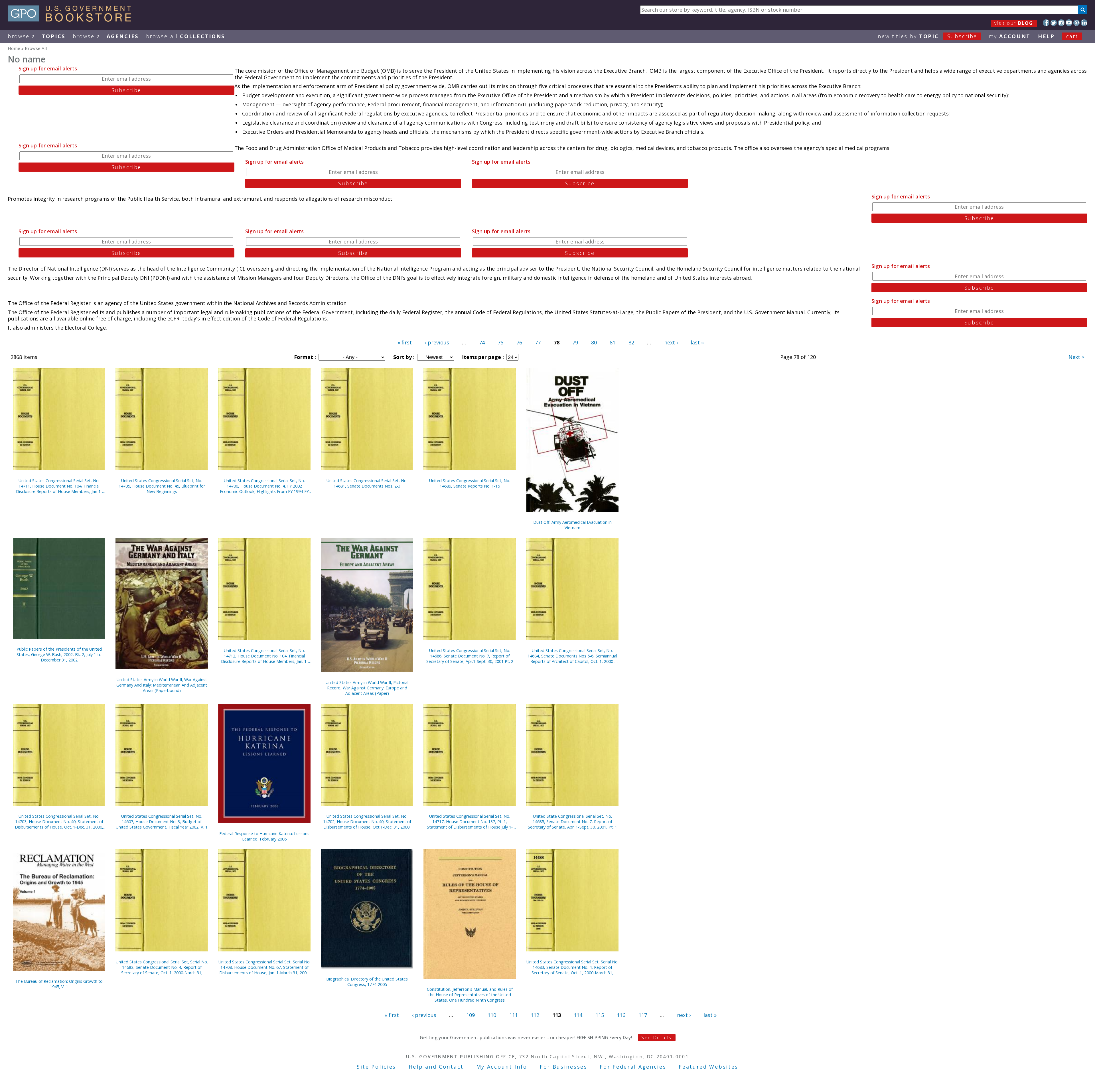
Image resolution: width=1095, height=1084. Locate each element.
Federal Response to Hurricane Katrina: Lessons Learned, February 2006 (264, 836)
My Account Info (502, 1066)
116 (621, 1015)
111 (513, 1015)
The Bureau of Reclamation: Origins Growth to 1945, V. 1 (59, 984)
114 (578, 1015)
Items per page (482, 357)
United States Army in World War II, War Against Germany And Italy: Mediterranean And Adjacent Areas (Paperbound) (161, 685)
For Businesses (563, 1066)
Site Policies (376, 1066)
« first (405, 342)
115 (599, 1015)
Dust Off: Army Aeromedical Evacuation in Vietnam (572, 524)
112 (535, 1015)
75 (500, 342)
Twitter (1054, 22)
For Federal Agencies (633, 1066)
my (1010, 36)
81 (612, 342)
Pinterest (1076, 22)
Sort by (403, 357)
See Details (656, 1037)
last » (697, 342)
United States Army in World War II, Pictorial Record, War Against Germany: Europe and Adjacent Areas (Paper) (367, 688)
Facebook (1046, 22)
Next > (1076, 357)
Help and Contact (436, 1066)
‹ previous (437, 342)
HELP (1046, 36)
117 (642, 1015)
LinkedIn (1084, 22)
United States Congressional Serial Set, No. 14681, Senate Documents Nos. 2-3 (367, 483)
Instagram (1061, 22)
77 (538, 342)
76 (519, 342)
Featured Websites (708, 1066)
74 (482, 342)
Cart (1072, 36)
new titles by (927, 36)
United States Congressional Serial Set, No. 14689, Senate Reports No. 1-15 (469, 483)
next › (671, 342)
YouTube (1069, 22)
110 (492, 1015)
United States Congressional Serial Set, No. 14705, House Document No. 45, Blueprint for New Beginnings (162, 486)
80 (594, 342)
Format (304, 357)
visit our (1013, 23)
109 (470, 1015)
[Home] (72, 19)
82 (631, 342)
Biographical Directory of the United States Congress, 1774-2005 (367, 981)
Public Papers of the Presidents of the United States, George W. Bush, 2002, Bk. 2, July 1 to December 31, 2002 (59, 654)
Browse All (36, 36)
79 (575, 342)
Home (14, 48)
